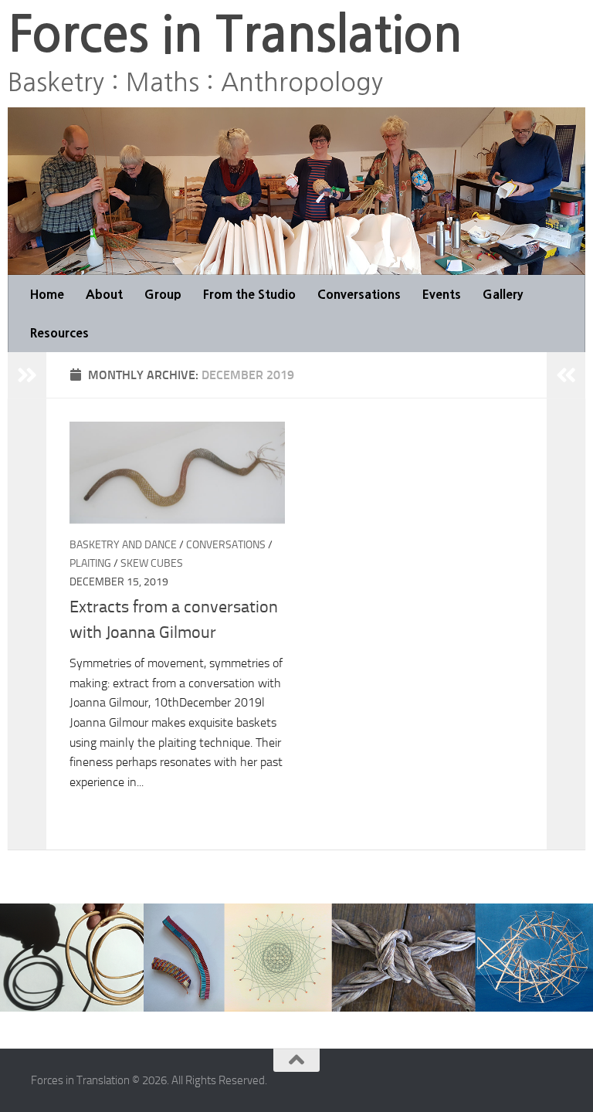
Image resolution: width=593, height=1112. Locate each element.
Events (441, 294)
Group (162, 294)
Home (47, 294)
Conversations (359, 294)
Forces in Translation (235, 34)
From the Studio (249, 294)
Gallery (503, 294)
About (104, 294)
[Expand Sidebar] (27, 375)
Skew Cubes (151, 563)
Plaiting (90, 563)
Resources (59, 333)
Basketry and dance (123, 544)
